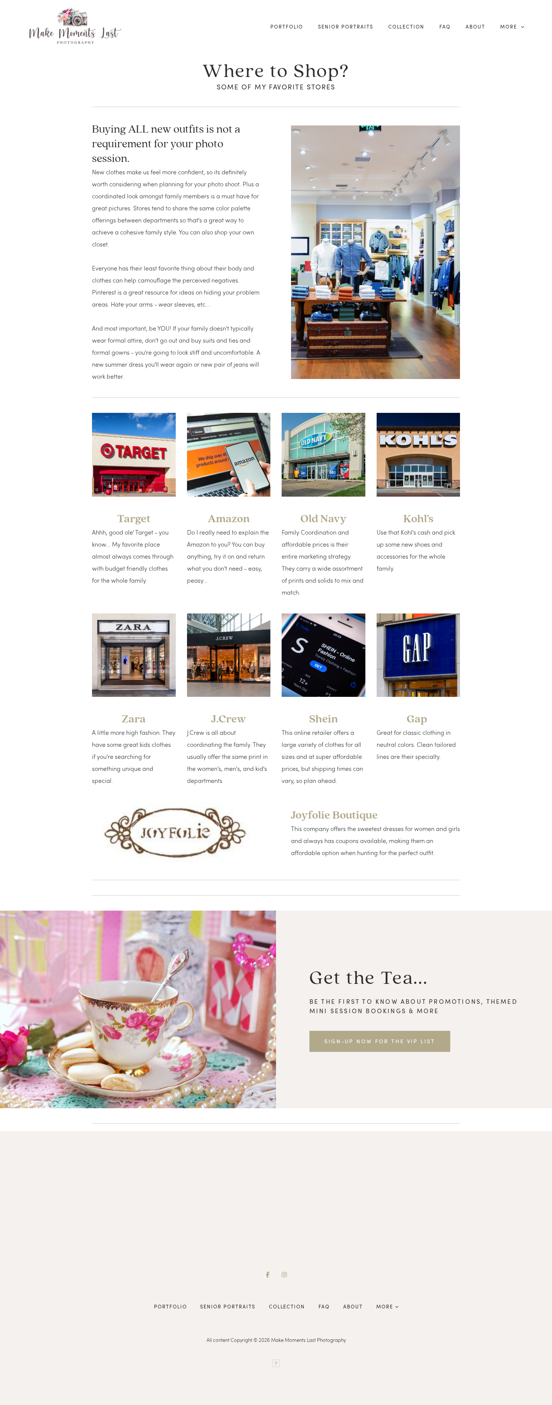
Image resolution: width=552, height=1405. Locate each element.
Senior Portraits (345, 26)
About (475, 26)
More (509, 26)
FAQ (445, 26)
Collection (406, 26)
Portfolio (286, 26)
